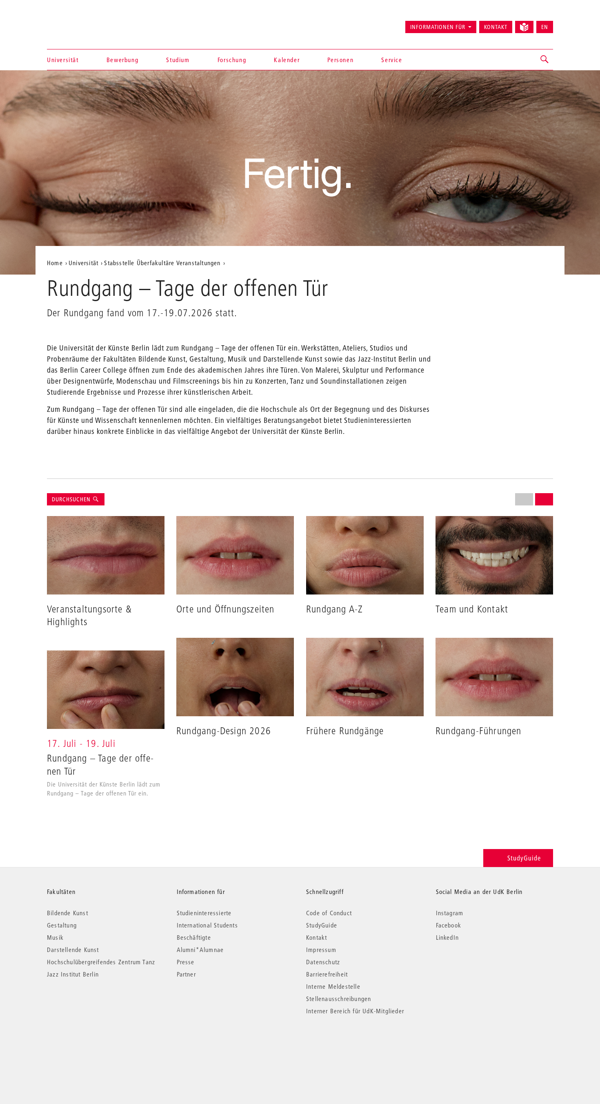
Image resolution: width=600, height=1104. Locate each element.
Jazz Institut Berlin (73, 974)
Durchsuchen (72, 499)
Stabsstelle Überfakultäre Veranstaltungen (162, 263)
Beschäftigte (194, 937)
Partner (186, 974)
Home (55, 263)
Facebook (449, 925)
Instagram (450, 913)
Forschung (232, 60)
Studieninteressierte (204, 913)
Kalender (287, 60)
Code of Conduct (329, 913)
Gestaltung (62, 925)
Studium (177, 60)
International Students (207, 925)
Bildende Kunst (67, 913)
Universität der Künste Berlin (79, 23)
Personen (340, 60)
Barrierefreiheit (327, 974)
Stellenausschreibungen (338, 998)
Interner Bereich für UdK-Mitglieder (355, 1011)
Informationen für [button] (437, 27)
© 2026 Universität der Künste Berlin (89, 1045)
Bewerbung (122, 60)
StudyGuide (524, 858)
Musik (55, 937)
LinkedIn (447, 937)
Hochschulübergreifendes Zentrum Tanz (101, 962)
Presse (186, 962)
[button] (545, 59)
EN (544, 27)
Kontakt (495, 27)
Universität (63, 60)
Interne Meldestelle (333, 986)
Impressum (321, 949)
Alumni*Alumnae (200, 949)
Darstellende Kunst (73, 949)
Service (391, 60)
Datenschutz (323, 962)
